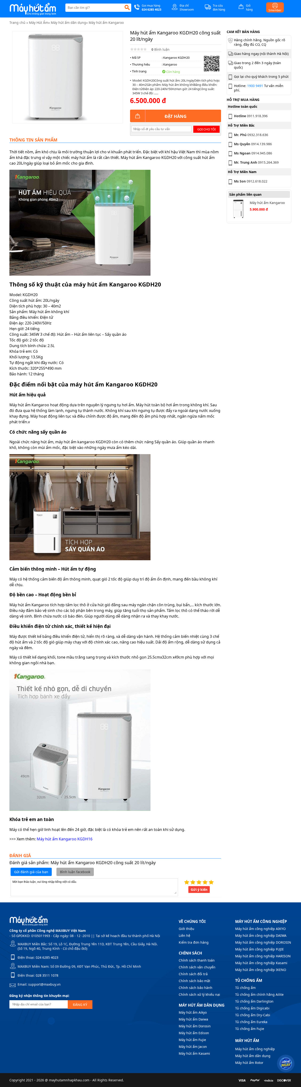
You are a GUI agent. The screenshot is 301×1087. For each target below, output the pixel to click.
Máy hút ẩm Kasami (194, 1053)
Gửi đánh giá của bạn (31, 872)
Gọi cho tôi (206, 129)
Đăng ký (80, 1004)
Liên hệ (184, 935)
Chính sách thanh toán (197, 960)
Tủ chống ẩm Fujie (249, 1028)
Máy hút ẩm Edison (194, 1033)
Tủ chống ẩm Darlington (254, 1001)
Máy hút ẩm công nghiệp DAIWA (260, 935)
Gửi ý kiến (199, 889)
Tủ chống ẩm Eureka (251, 1022)
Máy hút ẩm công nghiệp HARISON (263, 956)
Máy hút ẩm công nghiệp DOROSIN (263, 942)
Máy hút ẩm (247, 1040)
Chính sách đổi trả (193, 974)
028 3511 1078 (47, 975)
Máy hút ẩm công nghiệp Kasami (261, 963)
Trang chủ (17, 22)
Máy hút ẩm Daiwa (193, 1019)
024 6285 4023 (47, 957)
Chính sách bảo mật (194, 981)
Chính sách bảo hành (195, 987)
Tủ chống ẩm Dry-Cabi (252, 1015)
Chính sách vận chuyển (197, 967)
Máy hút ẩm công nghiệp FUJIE (259, 949)
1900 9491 (255, 85)
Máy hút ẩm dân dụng (68, 22)
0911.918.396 (251, 116)
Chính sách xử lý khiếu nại (199, 994)
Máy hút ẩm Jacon (193, 1046)
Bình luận (160, 49)
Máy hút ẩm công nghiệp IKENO (260, 969)
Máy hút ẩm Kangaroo (106, 22)
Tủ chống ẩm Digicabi (252, 1008)
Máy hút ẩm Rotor (249, 1062)
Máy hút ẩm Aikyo (193, 1012)
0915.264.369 (256, 162)
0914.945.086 (253, 153)
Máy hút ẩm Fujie (192, 1039)
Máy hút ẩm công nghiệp (255, 1049)
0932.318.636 (251, 135)
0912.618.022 (250, 181)
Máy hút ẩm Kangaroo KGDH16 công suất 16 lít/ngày (267, 203)
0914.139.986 (253, 144)
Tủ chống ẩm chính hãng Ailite (259, 994)
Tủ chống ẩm (245, 987)
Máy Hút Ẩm (38, 22)
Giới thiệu (186, 928)
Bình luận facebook (75, 872)
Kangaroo (170, 64)
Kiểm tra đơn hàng (194, 942)
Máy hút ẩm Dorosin (195, 1026)
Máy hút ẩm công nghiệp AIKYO (260, 928)
